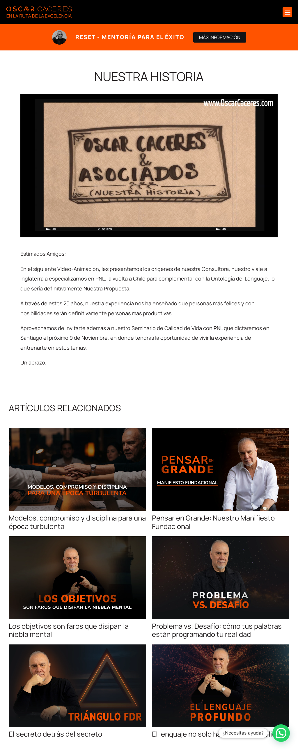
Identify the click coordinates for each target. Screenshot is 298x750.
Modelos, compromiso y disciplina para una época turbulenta (77, 522)
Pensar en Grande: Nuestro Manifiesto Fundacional (213, 522)
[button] (287, 12)
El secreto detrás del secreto (55, 734)
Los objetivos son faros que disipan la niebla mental (69, 630)
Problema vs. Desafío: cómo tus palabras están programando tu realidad (217, 630)
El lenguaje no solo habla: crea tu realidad (218, 734)
